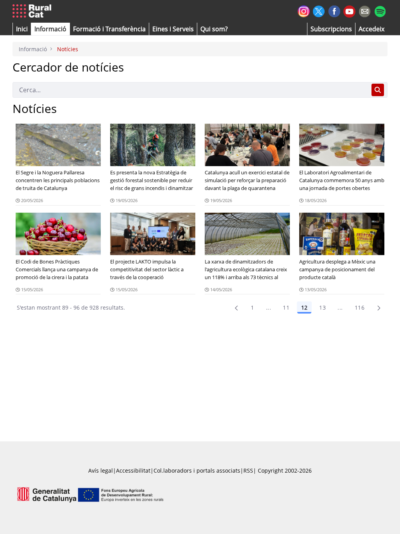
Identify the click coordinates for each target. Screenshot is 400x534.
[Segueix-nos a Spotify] (380, 10)
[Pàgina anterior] (236, 307)
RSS (248, 470)
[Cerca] (377, 90)
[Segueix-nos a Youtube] (349, 10)
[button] (22, 29)
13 (322, 307)
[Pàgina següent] (379, 307)
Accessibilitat (133, 470)
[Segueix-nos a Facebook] (334, 10)
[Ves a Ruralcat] (33, 11)
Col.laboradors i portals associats (197, 470)
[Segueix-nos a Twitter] (319, 10)
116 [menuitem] (359, 307)
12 (304, 307)
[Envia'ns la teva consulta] (365, 10)
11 (286, 307)
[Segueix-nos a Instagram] (304, 10)
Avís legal (100, 470)
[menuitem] (109, 29)
